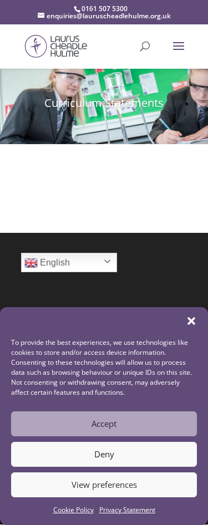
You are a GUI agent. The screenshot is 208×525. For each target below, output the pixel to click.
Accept (104, 423)
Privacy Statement (127, 509)
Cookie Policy (73, 509)
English (54, 262)
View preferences (104, 484)
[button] (191, 321)
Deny (104, 454)
